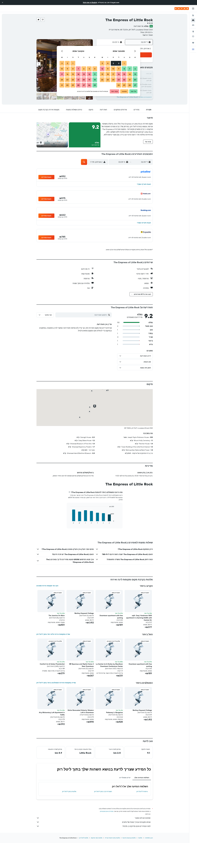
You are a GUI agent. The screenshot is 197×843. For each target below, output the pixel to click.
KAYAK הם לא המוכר (142, 818)
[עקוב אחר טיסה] (193, 36)
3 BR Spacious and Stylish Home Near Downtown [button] (81, 665)
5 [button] (102, 63)
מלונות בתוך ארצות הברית (112, 838)
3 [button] (113, 63)
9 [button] (118, 69)
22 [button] (124, 80)
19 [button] (102, 74)
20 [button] (135, 80)
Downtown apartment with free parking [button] (111, 616)
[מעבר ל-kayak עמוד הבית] (182, 8)
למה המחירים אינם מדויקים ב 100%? (136, 826)
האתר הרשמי (148, 35)
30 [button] (119, 85)
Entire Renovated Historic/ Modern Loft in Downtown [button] (81, 711)
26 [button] (102, 80)
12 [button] (102, 69)
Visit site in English (90, 2)
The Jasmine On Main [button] (57, 615)
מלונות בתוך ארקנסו (96, 838)
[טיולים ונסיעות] (193, 43)
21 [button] (130, 80)
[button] (2, 2)
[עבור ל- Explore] (193, 31)
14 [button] (130, 74)
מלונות (140, 838)
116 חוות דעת (139, 26)
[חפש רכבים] (193, 25)
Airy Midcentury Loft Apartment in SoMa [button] (52, 713)
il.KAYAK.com (149, 838)
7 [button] (129, 69)
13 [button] (135, 74)
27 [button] (135, 85)
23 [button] (119, 80)
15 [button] (124, 74)
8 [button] (124, 69)
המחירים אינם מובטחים (107, 811)
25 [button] (108, 80)
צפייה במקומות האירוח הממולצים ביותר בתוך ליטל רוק (56, 683)
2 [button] (118, 63)
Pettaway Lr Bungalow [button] (114, 712)
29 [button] (124, 85)
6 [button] (135, 69)
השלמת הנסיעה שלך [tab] (141, 778)
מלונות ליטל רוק (83, 838)
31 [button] (62, 85)
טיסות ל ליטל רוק (142, 791)
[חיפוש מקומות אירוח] (193, 20)
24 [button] (113, 80)
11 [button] (107, 69)
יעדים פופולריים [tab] (125, 778)
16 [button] (119, 74)
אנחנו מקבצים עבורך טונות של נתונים (136, 822)
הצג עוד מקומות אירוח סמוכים (47, 586)
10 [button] (113, 69)
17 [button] (113, 74)
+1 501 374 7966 (146, 32)
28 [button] (130, 85)
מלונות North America (129, 838)
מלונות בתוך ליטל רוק (69, 791)
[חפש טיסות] (193, 15)
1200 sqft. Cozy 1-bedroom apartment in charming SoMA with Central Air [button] (139, 617)
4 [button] (107, 63)
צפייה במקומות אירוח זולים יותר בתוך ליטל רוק (53, 634)
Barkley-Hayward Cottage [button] (84, 613)
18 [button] (108, 74)
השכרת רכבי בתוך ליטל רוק (103, 791)
